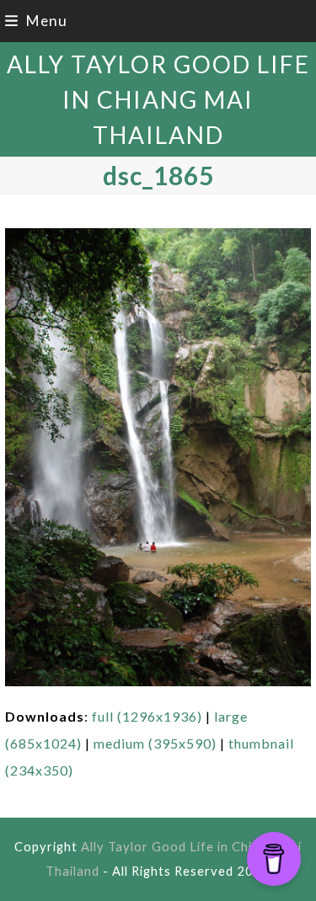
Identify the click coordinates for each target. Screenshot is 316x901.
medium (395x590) (155, 743)
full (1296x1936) (147, 716)
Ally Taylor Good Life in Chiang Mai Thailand (158, 99)
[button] (36, 20)
